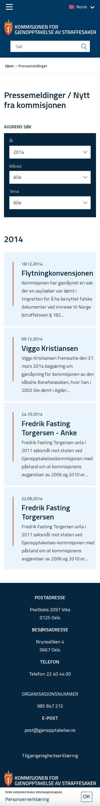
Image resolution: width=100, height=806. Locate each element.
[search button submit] (84, 46)
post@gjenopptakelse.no (50, 730)
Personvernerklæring (27, 799)
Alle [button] (17, 177)
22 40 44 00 (58, 673)
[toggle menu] (9, 6)
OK (86, 796)
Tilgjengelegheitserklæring (50, 755)
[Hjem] (50, 27)
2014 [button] (18, 152)
